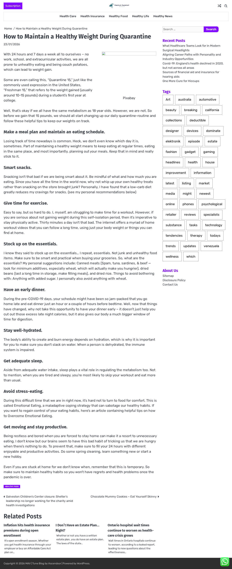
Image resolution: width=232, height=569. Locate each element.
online (170, 204)
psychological (212, 204)
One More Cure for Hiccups (181, 81)
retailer (171, 214)
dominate (213, 131)
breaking (190, 110)
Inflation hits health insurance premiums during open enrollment (27, 530)
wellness (172, 256)
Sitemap (168, 276)
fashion (171, 152)
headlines (173, 162)
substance (174, 225)
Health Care (68, 16)
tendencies (174, 235)
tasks (193, 225)
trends (171, 246)
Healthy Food (118, 16)
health (193, 162)
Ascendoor (54, 563)
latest (170, 183)
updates (189, 246)
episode (194, 141)
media (170, 193)
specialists (211, 214)
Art (168, 99)
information (202, 173)
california (212, 110)
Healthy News (163, 16)
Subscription (12, 5)
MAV (28, 563)
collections (174, 120)
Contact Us (170, 284)
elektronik (173, 141)
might (187, 193)
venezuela (211, 246)
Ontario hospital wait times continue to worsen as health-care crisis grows (131, 530)
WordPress (83, 563)
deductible (198, 120)
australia (184, 99)
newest (204, 193)
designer (172, 131)
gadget (190, 152)
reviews (190, 214)
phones (188, 204)
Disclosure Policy (174, 280)
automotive (207, 99)
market (204, 183)
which (190, 256)
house (210, 162)
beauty (171, 110)
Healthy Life (140, 16)
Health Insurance (92, 16)
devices (192, 131)
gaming (209, 152)
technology (213, 225)
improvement (176, 173)
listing (186, 183)
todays (215, 235)
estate (212, 141)
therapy (196, 235)
